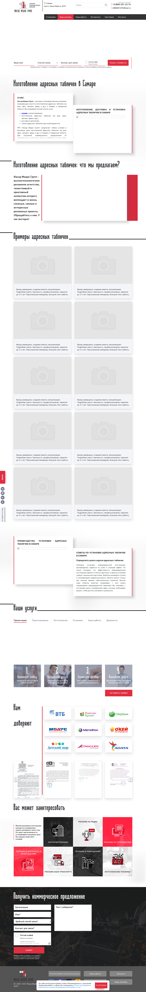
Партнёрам (109, 17)
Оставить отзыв (2, 514)
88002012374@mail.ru (122, 8)
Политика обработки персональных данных (64, 974)
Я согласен (101, 985)
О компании (50, 17)
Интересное (95, 17)
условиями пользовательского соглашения (71, 67)
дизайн (24, 113)
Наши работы (81, 17)
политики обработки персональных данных (98, 67)
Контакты (122, 17)
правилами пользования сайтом (69, 987)
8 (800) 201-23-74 (122, 4)
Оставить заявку (119, 693)
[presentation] (16, 779)
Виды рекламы (65, 17)
